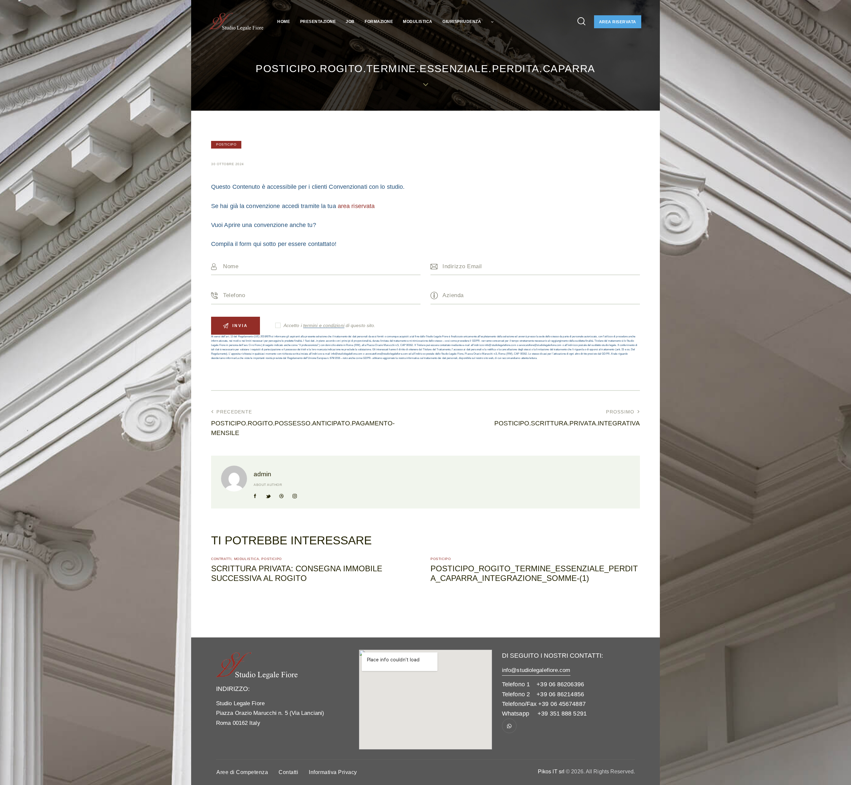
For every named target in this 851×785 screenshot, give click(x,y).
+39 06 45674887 (562, 704)
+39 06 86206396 (560, 684)
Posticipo (226, 144)
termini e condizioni (323, 325)
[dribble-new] (281, 496)
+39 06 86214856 (560, 694)
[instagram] (294, 496)
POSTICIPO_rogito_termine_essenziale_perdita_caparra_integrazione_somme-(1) (534, 573)
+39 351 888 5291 (562, 713)
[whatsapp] (509, 726)
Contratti (221, 559)
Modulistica (246, 559)
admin (262, 474)
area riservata (356, 206)
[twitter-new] (268, 496)
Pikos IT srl (551, 771)
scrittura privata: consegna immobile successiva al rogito (296, 573)
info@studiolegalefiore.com (536, 670)
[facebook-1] (255, 496)
